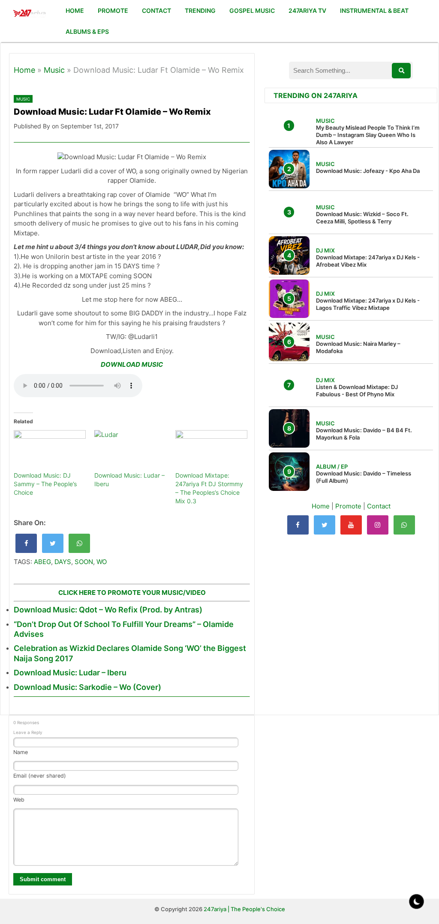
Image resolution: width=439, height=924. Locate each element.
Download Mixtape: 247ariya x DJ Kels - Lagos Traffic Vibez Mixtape (368, 304)
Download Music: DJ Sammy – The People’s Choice (45, 484)
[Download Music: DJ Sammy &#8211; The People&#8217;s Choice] (50, 450)
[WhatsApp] (404, 525)
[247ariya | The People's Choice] (29, 14)
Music (54, 69)
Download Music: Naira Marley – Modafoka (358, 347)
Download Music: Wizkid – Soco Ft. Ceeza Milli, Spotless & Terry (362, 218)
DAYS (62, 562)
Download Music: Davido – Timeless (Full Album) (363, 477)
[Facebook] (298, 525)
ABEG (42, 562)
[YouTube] (351, 525)
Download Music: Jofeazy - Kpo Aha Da (368, 170)
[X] (324, 525)
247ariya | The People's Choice (244, 909)
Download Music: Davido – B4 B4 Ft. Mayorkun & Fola (364, 434)
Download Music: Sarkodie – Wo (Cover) (87, 687)
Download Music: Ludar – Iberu (70, 672)
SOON (84, 562)
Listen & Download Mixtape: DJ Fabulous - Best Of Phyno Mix (357, 390)
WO (101, 562)
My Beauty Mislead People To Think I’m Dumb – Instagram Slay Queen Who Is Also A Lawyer (368, 135)
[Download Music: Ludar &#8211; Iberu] (130, 450)
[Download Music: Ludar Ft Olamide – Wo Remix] (26, 543)
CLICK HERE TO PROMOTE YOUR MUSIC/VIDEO (132, 592)
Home (24, 69)
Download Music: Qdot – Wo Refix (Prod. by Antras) (108, 609)
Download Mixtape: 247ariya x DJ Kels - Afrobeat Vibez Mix (368, 261)
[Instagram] (377, 525)
